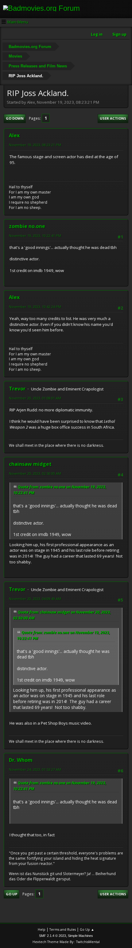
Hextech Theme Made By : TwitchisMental (66, 941)
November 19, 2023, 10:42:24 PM (35, 306)
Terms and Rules (62, 929)
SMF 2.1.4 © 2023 (52, 936)
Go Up (11, 894)
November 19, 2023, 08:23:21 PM (35, 144)
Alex (14, 135)
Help (41, 929)
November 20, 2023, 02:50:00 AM (35, 473)
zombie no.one (27, 226)
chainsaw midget (30, 464)
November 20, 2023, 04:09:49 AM (35, 598)
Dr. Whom (21, 760)
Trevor (17, 388)
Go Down (15, 118)
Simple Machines (80, 936)
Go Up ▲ (87, 929)
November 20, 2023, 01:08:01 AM (35, 398)
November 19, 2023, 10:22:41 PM (35, 235)
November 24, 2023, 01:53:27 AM (35, 769)
